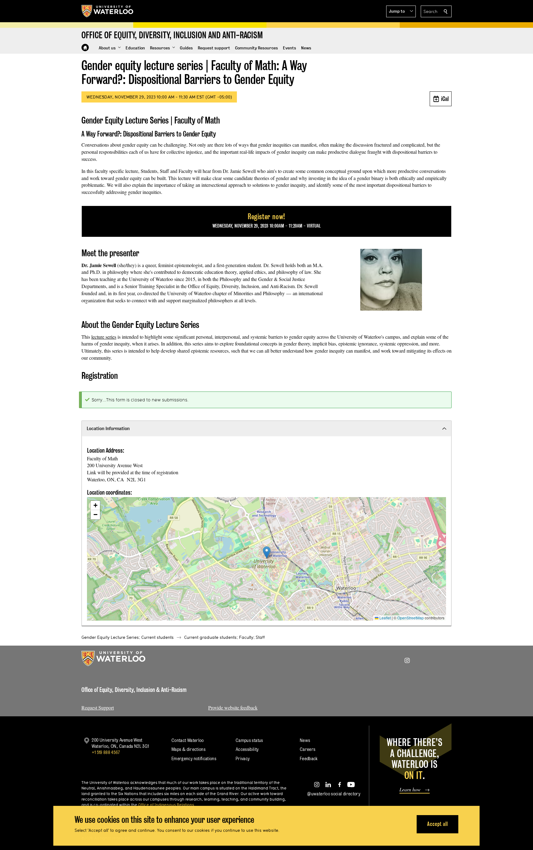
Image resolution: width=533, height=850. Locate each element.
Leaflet (384, 617)
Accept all (437, 824)
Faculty (246, 637)
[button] (400, 11)
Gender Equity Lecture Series (110, 637)
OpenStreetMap (410, 617)
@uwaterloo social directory (333, 793)
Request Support (97, 707)
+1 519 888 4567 (106, 752)
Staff (260, 637)
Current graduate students (210, 637)
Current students (157, 637)
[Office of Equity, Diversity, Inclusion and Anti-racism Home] (85, 47)
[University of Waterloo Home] (107, 11)
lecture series (103, 336)
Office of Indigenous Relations (166, 804)
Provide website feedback (233, 707)
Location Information (108, 428)
